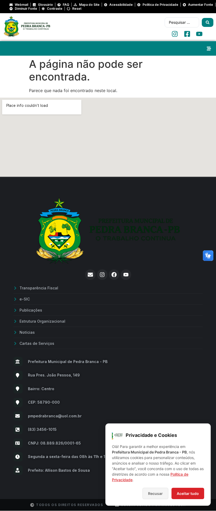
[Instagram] (102, 274)
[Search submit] (207, 22)
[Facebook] (114, 274)
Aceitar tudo (188, 493)
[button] (208, 48)
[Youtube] (126, 274)
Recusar (155, 493)
